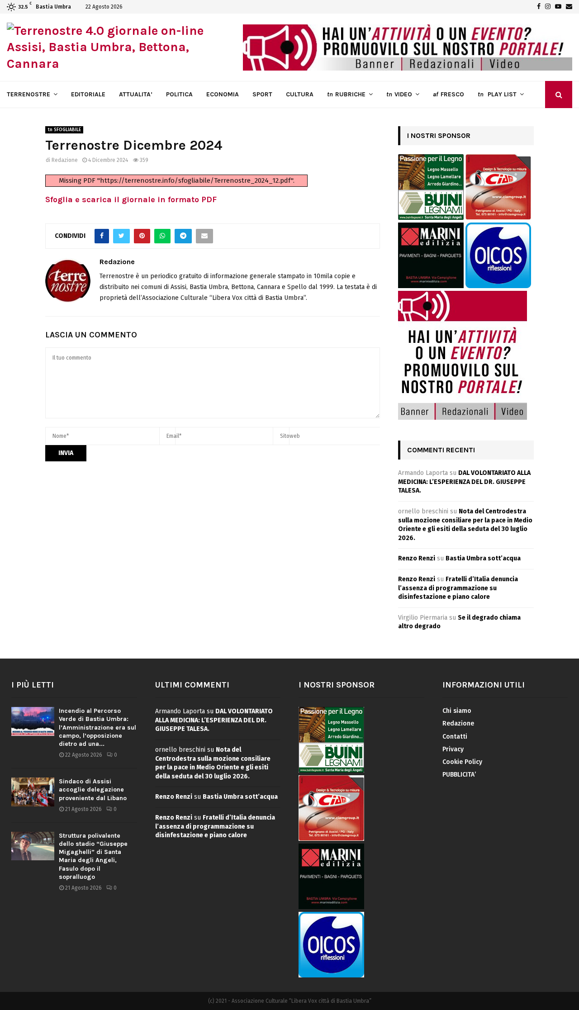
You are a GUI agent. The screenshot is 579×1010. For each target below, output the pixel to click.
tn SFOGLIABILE (64, 130)
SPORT (262, 94)
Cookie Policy (462, 762)
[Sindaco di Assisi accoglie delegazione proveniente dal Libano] (32, 792)
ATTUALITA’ (135, 94)
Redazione (65, 160)
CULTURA (299, 94)
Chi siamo (456, 711)
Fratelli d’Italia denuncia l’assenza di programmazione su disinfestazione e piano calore (458, 588)
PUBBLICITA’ (459, 774)
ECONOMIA (222, 94)
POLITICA (179, 94)
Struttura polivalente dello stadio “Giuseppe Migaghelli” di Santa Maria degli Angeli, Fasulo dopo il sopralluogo (93, 856)
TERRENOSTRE (28, 94)
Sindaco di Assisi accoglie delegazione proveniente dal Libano (93, 789)
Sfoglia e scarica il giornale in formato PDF (131, 199)
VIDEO (399, 94)
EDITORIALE (88, 94)
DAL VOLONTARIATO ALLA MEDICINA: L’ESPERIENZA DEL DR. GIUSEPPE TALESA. (464, 481)
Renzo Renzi (416, 558)
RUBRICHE (346, 94)
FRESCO (448, 94)
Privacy (453, 749)
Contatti (454, 736)
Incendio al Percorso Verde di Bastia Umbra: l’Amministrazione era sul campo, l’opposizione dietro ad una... (97, 727)
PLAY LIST (497, 94)
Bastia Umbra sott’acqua (483, 558)
